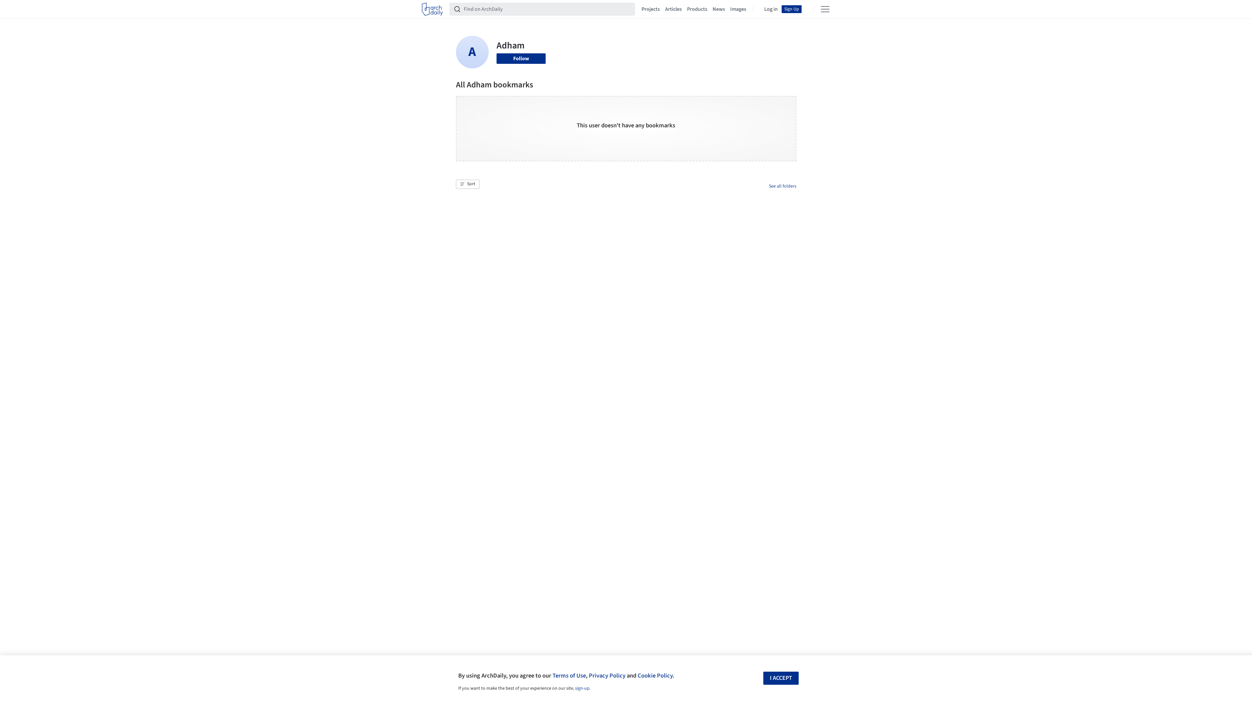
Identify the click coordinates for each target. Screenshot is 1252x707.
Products (697, 9)
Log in (771, 9)
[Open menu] (825, 9)
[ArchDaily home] (432, 9)
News (719, 9)
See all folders (782, 186)
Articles (673, 9)
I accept (781, 678)
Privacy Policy (607, 675)
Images (738, 9)
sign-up (582, 688)
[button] (468, 184)
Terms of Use (569, 675)
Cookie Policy (655, 675)
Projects (651, 9)
